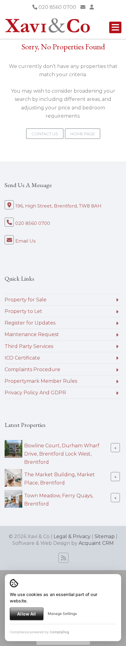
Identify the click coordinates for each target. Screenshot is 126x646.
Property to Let (23, 311)
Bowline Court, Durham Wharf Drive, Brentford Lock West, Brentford (61, 453)
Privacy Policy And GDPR (35, 393)
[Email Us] (82, 7)
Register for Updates (30, 323)
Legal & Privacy (72, 536)
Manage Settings (62, 613)
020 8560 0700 (56, 7)
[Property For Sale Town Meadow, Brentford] (13, 498)
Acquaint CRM (96, 543)
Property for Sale (25, 300)
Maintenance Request (32, 334)
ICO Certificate (22, 358)
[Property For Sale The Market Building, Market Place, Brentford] (13, 477)
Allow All (26, 613)
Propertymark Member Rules (41, 381)
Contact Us (44, 133)
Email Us (25, 241)
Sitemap (104, 536)
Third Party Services (29, 346)
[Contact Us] (92, 7)
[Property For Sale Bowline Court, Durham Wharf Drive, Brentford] (13, 448)
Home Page (82, 133)
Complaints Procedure (32, 369)
